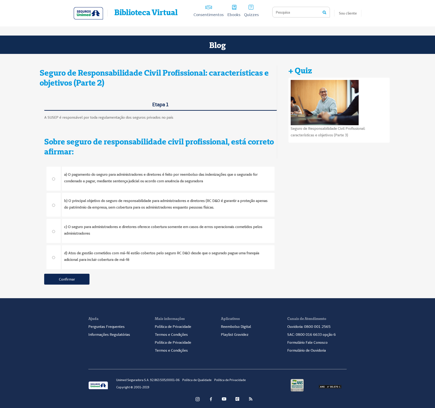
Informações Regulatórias (109, 334)
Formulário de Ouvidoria (306, 350)
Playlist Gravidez (235, 334)
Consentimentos (208, 14)
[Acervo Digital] (88, 13)
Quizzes (251, 14)
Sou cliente (348, 13)
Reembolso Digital (236, 326)
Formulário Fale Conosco (307, 342)
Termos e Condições (171, 334)
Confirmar (67, 279)
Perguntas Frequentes (106, 326)
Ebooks (233, 14)
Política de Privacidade (173, 326)
